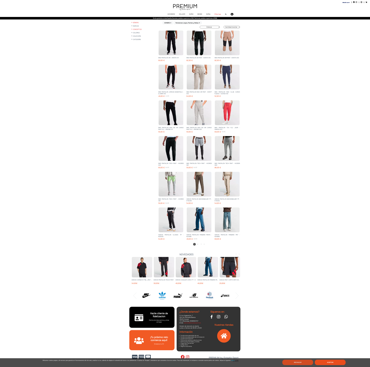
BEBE (199, 14)
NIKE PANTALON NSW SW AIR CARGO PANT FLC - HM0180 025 (199, 128)
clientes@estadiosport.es (192, 323)
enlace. (233, 360)
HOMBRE (171, 14)
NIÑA (208, 14)
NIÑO (191, 14)
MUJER (182, 14)
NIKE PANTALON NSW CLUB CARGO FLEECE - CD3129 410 (227, 93)
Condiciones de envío (186, 338)
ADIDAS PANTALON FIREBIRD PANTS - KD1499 (211, 280)
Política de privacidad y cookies (189, 341)
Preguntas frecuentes (187, 343)
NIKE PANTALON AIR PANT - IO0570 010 (198, 58)
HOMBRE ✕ (167, 23)
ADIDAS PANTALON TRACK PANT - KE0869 (166, 280)
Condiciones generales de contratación (192, 337)
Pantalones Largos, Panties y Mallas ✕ (188, 23)
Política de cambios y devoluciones (191, 340)
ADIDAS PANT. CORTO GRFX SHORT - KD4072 (233, 280)
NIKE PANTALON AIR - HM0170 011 (168, 58)
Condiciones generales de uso (189, 335)
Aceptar (330, 362)
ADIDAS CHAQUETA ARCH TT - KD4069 (187, 280)
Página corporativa (186, 346)
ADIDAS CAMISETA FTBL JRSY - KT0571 (144, 280)
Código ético (184, 345)
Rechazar (297, 362)
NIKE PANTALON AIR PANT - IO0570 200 (227, 58)
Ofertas (217, 14)
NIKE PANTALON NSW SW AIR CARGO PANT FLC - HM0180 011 (171, 128)
